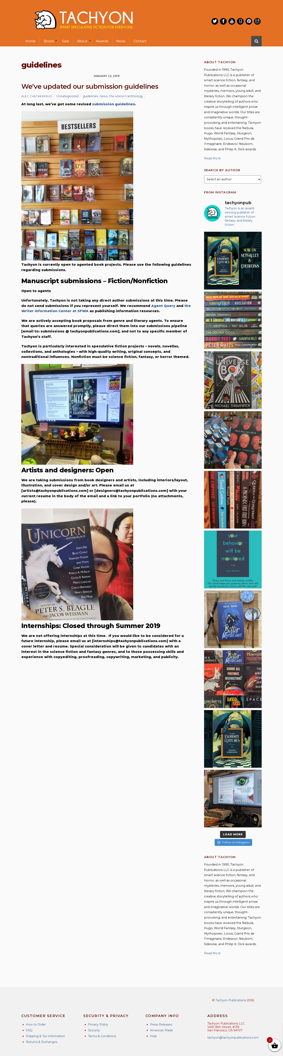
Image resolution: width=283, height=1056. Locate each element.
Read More (212, 158)
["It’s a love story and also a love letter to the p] (233, 679)
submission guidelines (113, 104)
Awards (102, 41)
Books (49, 41)
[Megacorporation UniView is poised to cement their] (233, 559)
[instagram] (257, 21)
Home (30, 41)
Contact (140, 41)
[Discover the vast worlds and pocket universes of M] (233, 380)
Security (94, 1030)
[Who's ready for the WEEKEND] (233, 320)
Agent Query (163, 306)
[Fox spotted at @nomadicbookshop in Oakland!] (233, 500)
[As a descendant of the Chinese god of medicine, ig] (233, 619)
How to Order (36, 1024)
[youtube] (232, 21)
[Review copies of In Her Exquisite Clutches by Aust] (233, 260)
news (103, 96)
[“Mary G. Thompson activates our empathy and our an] (233, 440)
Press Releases (161, 1024)
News (120, 41)
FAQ (29, 1030)
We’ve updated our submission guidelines (89, 86)
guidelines (90, 96)
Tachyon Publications (230, 1000)
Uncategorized (67, 96)
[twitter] (215, 21)
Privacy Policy (98, 1024)
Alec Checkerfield (36, 96)
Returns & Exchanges (41, 1042)
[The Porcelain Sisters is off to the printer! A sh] (233, 798)
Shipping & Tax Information (45, 1036)
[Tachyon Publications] (83, 33)
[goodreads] (240, 21)
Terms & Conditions (102, 1036)
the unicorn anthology (126, 96)
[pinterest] (249, 21)
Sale (65, 41)
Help (153, 1036)
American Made (161, 1030)
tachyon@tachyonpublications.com (233, 1037)
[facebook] (223, 21)
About (82, 41)
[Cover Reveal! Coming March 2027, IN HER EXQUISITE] (233, 739)
